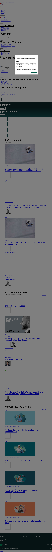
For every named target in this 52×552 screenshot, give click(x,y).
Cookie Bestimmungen (18, 70)
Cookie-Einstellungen (18, 72)
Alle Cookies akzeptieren (33, 72)
